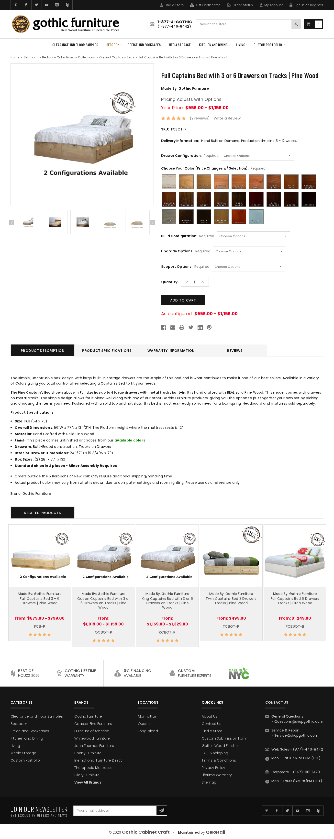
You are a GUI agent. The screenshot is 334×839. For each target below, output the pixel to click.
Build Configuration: (187, 236)
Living (240, 44)
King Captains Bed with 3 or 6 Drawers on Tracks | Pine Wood (167, 603)
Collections (86, 57)
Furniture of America (91, 731)
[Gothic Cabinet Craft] (69, 24)
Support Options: (185, 266)
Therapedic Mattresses (94, 767)
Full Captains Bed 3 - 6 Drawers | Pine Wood (39, 600)
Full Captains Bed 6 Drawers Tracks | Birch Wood (295, 600)
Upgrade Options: (185, 251)
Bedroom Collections (58, 57)
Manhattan (147, 716)
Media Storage (180, 44)
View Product (40, 554)
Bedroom (112, 44)
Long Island (148, 731)
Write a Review (227, 118)
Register (316, 5)
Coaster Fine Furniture (93, 723)
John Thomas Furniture (94, 745)
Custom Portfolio (268, 44)
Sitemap (209, 782)
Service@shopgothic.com (296, 735)
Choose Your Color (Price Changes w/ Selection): (213, 168)
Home (15, 57)
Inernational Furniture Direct (98, 760)
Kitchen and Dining (213, 44)
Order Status (243, 5)
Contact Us (211, 723)
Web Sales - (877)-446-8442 (297, 749)
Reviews (235, 350)
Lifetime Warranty (217, 775)
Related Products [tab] (42, 512)
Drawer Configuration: (190, 155)
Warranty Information (171, 350)
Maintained (189, 832)
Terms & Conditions (219, 760)
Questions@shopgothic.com (298, 721)
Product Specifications (107, 350)
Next (152, 222)
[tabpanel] (28, 223)
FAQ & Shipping (215, 753)
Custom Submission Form (224, 738)
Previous (11, 222)
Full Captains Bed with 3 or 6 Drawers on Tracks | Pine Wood (183, 57)
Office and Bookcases (144, 44)
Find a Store (174, 5)
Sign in (299, 5)
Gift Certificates (208, 5)
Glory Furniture (87, 775)
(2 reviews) (200, 118)
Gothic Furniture (88, 716)
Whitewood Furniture (92, 738)
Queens (145, 723)
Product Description (43, 350)
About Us (209, 716)
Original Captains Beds (116, 57)
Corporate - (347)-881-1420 (295, 772)
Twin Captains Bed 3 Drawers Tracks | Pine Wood (231, 600)
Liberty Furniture (87, 753)
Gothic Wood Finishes (221, 745)
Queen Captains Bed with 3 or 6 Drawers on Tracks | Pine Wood (103, 603)
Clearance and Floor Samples (75, 44)
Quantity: (169, 282)
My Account (273, 5)
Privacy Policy (213, 767)
